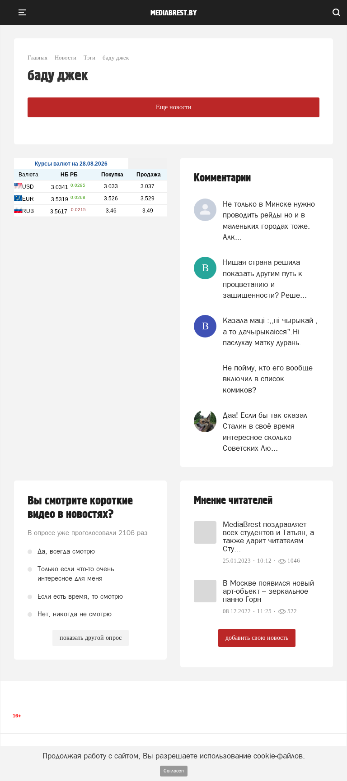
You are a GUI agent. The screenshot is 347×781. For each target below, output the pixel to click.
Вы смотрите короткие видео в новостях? (80, 507)
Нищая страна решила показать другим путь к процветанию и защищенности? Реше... (265, 279)
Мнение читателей (233, 500)
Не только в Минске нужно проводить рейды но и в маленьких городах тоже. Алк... (269, 220)
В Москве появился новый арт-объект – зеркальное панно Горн (268, 591)
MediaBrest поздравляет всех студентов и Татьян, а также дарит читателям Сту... (268, 536)
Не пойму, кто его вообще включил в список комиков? (268, 378)
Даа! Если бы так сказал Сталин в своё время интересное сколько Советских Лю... (265, 432)
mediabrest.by (173, 13)
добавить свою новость (256, 637)
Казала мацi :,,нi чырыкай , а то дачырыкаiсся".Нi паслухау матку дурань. (270, 331)
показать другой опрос (91, 637)
